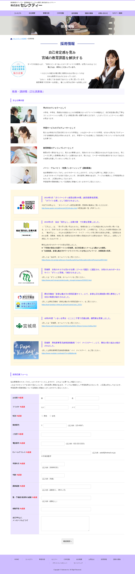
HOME (16, 559)
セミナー (54, 559)
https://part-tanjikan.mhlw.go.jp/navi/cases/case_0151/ (62, 305)
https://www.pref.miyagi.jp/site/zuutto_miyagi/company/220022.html (67, 280)
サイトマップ (78, 563)
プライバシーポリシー (60, 563)
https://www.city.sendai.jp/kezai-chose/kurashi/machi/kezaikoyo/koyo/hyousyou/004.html (74, 260)
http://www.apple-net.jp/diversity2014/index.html (59, 208)
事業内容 (42, 559)
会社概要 (79, 559)
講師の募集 (117, 559)
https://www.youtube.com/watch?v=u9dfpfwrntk (59, 353)
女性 (53, 416)
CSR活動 (67, 559)
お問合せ (91, 559)
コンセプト (29, 559)
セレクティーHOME (19, 38)
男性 (45, 416)
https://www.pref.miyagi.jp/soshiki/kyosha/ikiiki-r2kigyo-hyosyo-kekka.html (69, 326)
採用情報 (104, 559)
